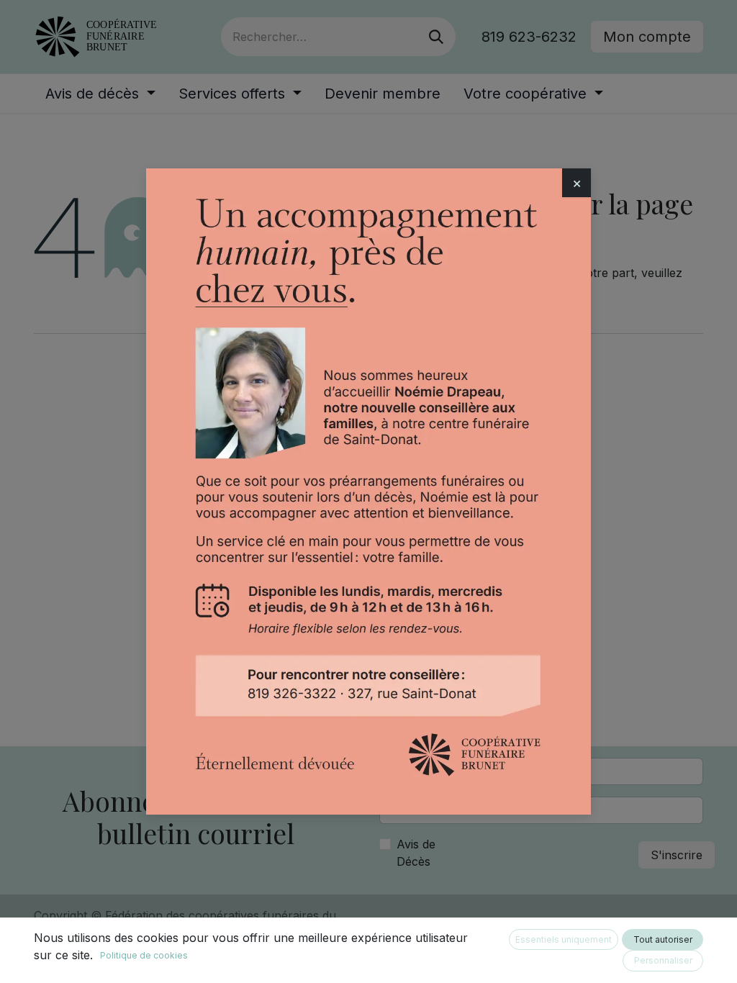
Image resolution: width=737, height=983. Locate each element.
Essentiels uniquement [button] (563, 939)
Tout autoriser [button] (662, 939)
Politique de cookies (144, 955)
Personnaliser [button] (663, 960)
